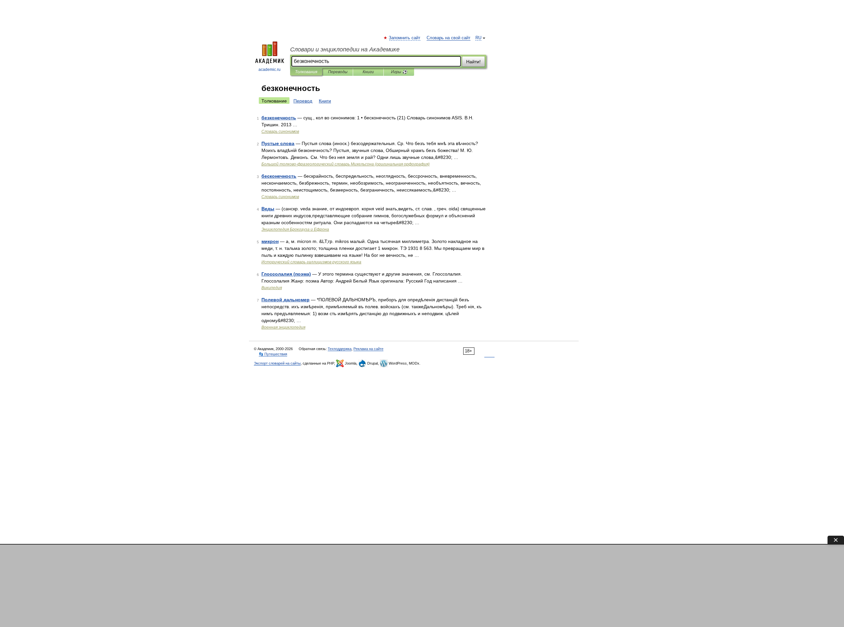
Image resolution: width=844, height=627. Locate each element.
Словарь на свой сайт (448, 38)
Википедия (271, 287)
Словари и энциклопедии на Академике (345, 49)
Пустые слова (277, 143)
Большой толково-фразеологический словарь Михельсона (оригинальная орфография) (345, 164)
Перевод (302, 101)
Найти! (473, 61)
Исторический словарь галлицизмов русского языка (311, 262)
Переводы (337, 72)
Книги (368, 72)
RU (478, 38)
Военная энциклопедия (283, 327)
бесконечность (278, 176)
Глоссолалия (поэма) (286, 274)
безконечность (278, 117)
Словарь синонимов (280, 131)
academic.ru (269, 69)
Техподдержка (339, 349)
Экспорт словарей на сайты (277, 363)
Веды (267, 208)
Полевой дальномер (285, 299)
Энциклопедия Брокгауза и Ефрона (295, 229)
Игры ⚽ (399, 72)
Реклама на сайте (368, 349)
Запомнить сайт (404, 38)
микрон (270, 241)
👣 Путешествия (273, 354)
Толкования (306, 72)
